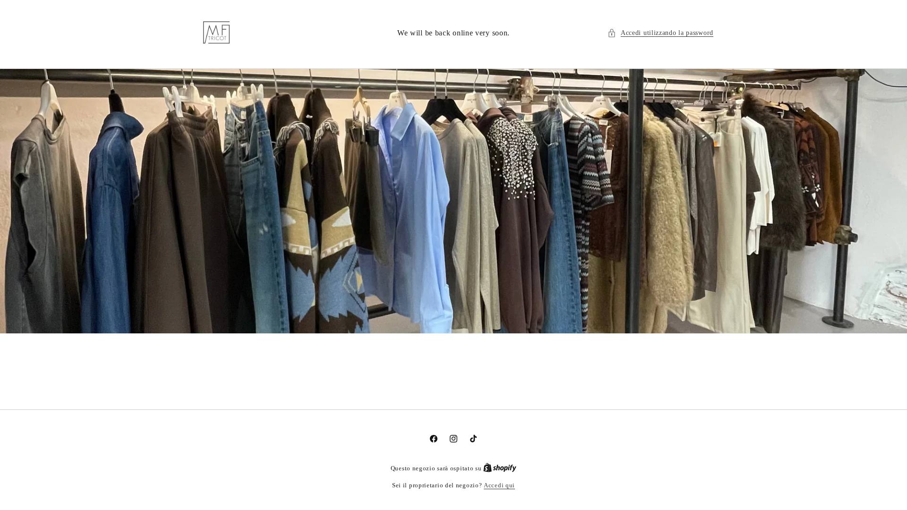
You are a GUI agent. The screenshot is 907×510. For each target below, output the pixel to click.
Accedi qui (499, 485)
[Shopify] (499, 468)
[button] (660, 33)
